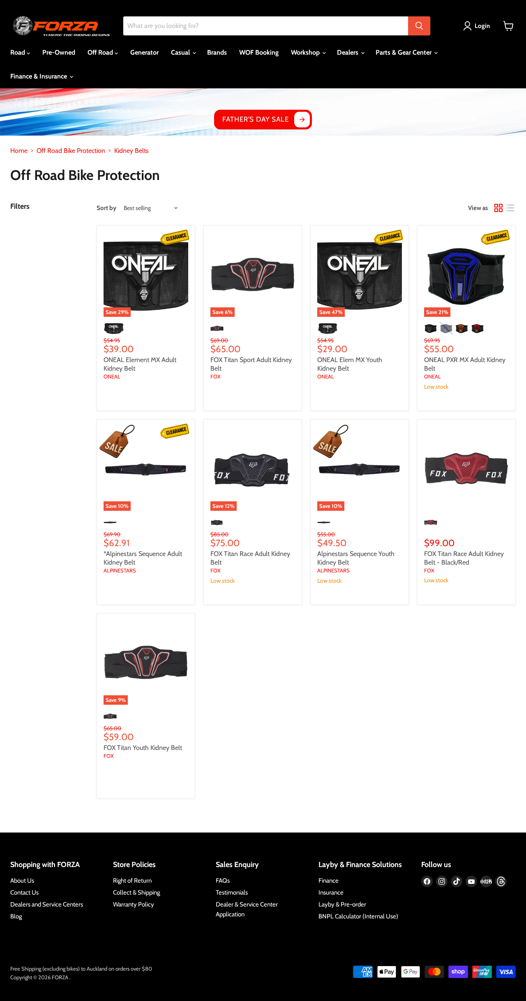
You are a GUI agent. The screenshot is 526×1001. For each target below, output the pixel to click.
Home (19, 151)
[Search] (419, 25)
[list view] (510, 208)
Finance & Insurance (39, 76)
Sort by (106, 208)
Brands (217, 52)
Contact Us (24, 892)
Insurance (331, 892)
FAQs (223, 880)
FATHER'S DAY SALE (255, 119)
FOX (215, 376)
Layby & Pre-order (342, 904)
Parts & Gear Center (404, 52)
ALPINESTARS (120, 570)
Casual (181, 52)
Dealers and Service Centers (46, 904)
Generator (144, 52)
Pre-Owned (58, 52)
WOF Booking (259, 52)
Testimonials (232, 892)
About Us (22, 880)
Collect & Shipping (136, 892)
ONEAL (112, 376)
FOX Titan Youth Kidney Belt (143, 748)
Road (18, 52)
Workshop (306, 52)
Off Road (101, 52)
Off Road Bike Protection (71, 151)
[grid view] (498, 208)
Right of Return (132, 880)
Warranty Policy (133, 904)
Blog (16, 916)
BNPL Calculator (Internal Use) (358, 916)
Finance (328, 880)
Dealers (348, 52)
